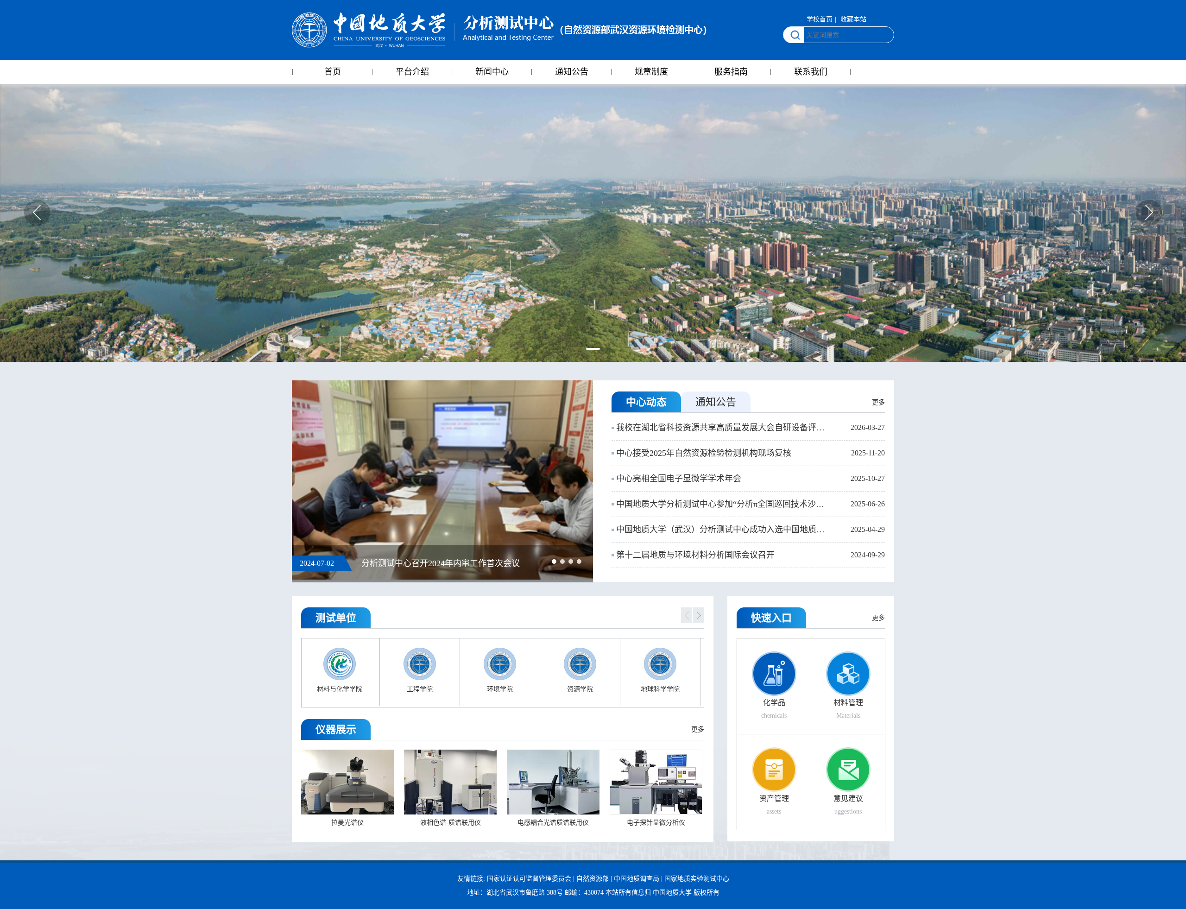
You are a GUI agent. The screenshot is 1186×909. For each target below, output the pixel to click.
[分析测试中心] (499, 30)
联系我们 (810, 71)
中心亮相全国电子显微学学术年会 (678, 478)
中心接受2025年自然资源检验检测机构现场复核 (703, 453)
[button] (593, 349)
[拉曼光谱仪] (347, 781)
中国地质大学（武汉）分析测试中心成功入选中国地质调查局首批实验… (722, 529)
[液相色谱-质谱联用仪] (450, 781)
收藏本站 (853, 19)
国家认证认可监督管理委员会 (529, 878)
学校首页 (820, 19)
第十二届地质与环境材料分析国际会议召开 (695, 555)
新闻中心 (492, 71)
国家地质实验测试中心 (696, 878)
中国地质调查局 (636, 878)
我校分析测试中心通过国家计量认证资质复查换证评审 (461, 563)
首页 (332, 71)
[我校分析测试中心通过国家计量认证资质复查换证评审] (442, 470)
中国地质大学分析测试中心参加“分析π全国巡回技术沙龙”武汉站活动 (722, 504)
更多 (878, 402)
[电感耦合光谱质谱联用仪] (553, 781)
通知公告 (571, 71)
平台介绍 (412, 71)
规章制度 (651, 71)
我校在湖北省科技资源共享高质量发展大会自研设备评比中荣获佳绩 (722, 427)
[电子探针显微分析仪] (656, 781)
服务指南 (731, 71)
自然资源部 (592, 878)
